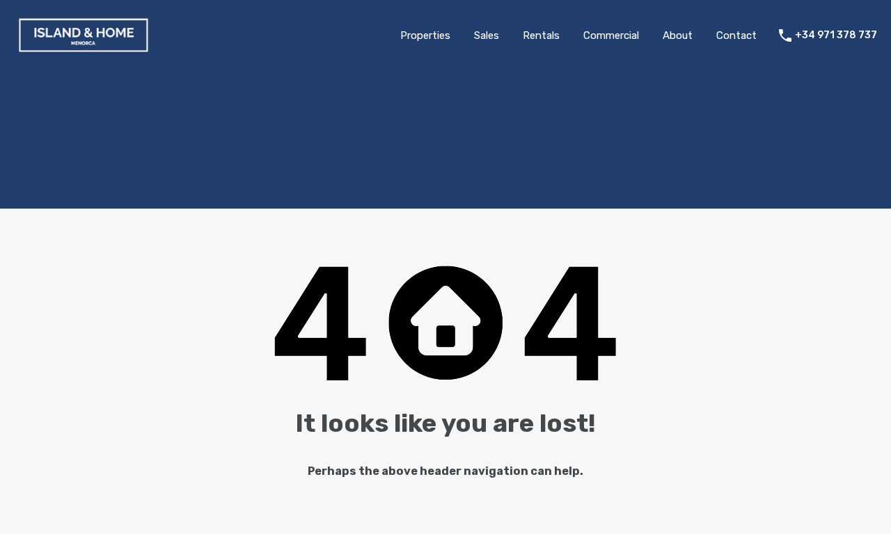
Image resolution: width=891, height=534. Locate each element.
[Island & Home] (83, 50)
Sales (486, 35)
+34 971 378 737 (836, 35)
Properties (425, 35)
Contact (736, 35)
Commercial (611, 35)
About (678, 35)
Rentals (541, 35)
